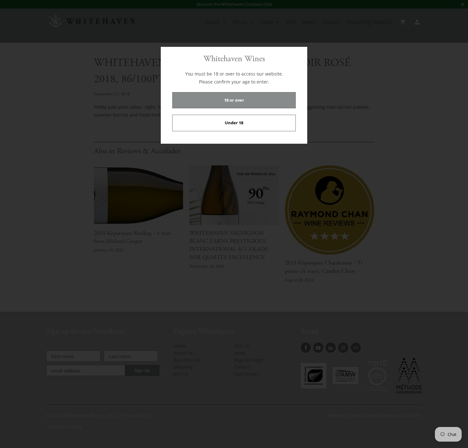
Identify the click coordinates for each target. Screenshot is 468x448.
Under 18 (234, 123)
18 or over (234, 100)
